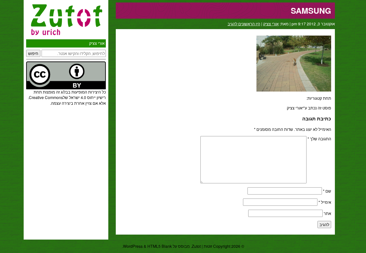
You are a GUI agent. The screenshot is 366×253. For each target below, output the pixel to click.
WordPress (133, 246)
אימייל (324, 202)
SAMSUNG (311, 10)
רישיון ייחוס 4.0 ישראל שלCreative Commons (67, 97)
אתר (327, 213)
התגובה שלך (319, 139)
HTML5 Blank (159, 246)
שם (327, 191)
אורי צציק (97, 43)
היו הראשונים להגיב (244, 24)
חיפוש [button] (33, 53)
